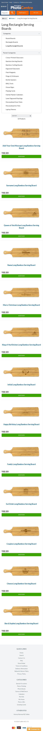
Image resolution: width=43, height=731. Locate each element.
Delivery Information (26, 2)
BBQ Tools (9, 83)
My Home (21, 699)
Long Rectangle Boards (14, 46)
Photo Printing (21, 686)
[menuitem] (10, 2)
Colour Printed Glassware (14, 57)
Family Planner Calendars (14, 95)
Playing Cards (10, 91)
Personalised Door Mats (14, 102)
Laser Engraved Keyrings (14, 98)
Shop (4, 6)
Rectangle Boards (12, 42)
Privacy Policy (21, 674)
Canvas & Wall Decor (21, 691)
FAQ (21, 660)
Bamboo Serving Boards (14, 61)
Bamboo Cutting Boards (14, 65)
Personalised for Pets (13, 106)
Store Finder (5, 2)
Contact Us (21, 658)
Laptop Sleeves (11, 109)
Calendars (21, 694)
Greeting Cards (21, 704)
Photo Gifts (21, 702)
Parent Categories (9, 53)
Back (5, 18)
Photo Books (22, 689)
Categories (7, 33)
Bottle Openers (11, 80)
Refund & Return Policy (21, 671)
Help (10, 2)
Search (22, 655)
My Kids (21, 697)
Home (12, 18)
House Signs (10, 87)
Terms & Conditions (22, 666)
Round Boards (10, 38)
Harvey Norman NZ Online (21, 714)
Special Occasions (21, 683)
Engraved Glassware (13, 69)
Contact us (16, 2)
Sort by (14, 116)
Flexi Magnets (11, 72)
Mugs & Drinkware (12, 76)
